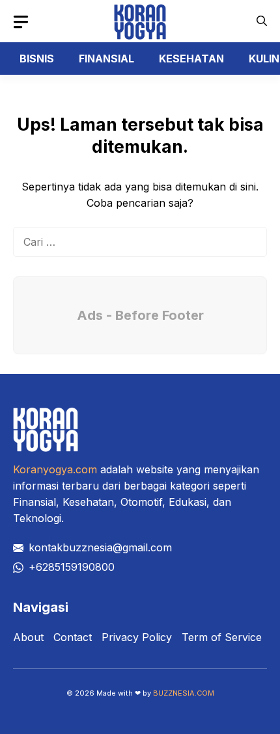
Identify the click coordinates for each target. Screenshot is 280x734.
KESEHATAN (191, 58)
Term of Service (222, 637)
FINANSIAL (106, 58)
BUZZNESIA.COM (183, 693)
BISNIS (37, 58)
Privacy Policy (137, 637)
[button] (262, 21)
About (28, 637)
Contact (72, 637)
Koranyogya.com (55, 469)
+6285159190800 (72, 566)
